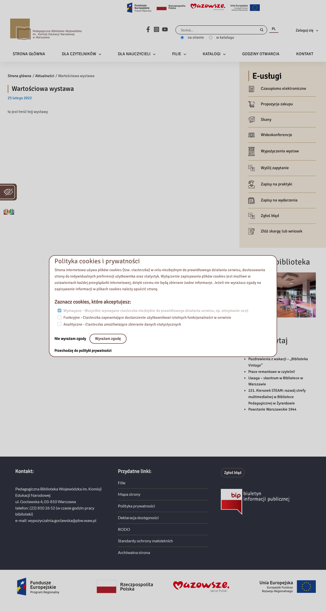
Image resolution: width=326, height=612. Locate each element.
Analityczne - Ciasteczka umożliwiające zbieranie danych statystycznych (122, 324)
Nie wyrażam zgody (71, 339)
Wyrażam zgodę (108, 339)
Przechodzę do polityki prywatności (83, 350)
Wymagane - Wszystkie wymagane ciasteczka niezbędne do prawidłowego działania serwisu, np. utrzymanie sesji (155, 311)
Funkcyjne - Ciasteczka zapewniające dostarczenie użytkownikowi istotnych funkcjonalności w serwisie (147, 317)
